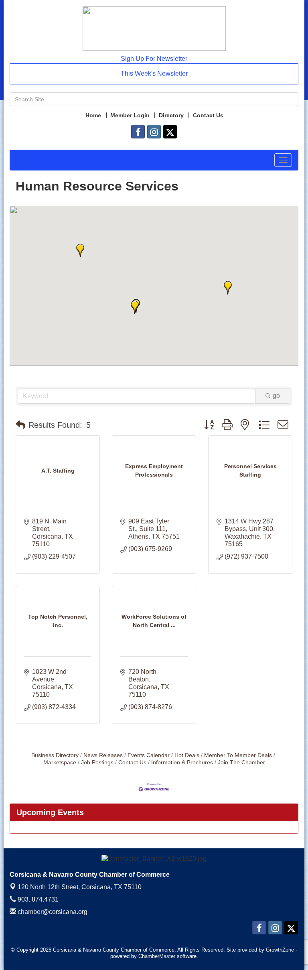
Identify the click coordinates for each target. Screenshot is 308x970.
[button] (135, 307)
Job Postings (97, 763)
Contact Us (132, 763)
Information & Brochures (182, 763)
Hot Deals (186, 755)
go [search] (276, 395)
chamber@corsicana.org (51, 911)
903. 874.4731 (37, 899)
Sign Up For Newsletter (154, 58)
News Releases (103, 755)
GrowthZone (280, 950)
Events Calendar (149, 755)
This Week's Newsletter (154, 73)
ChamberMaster (156, 956)
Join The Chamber (241, 763)
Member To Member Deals (238, 755)
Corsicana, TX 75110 (80, 887)
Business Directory (55, 755)
